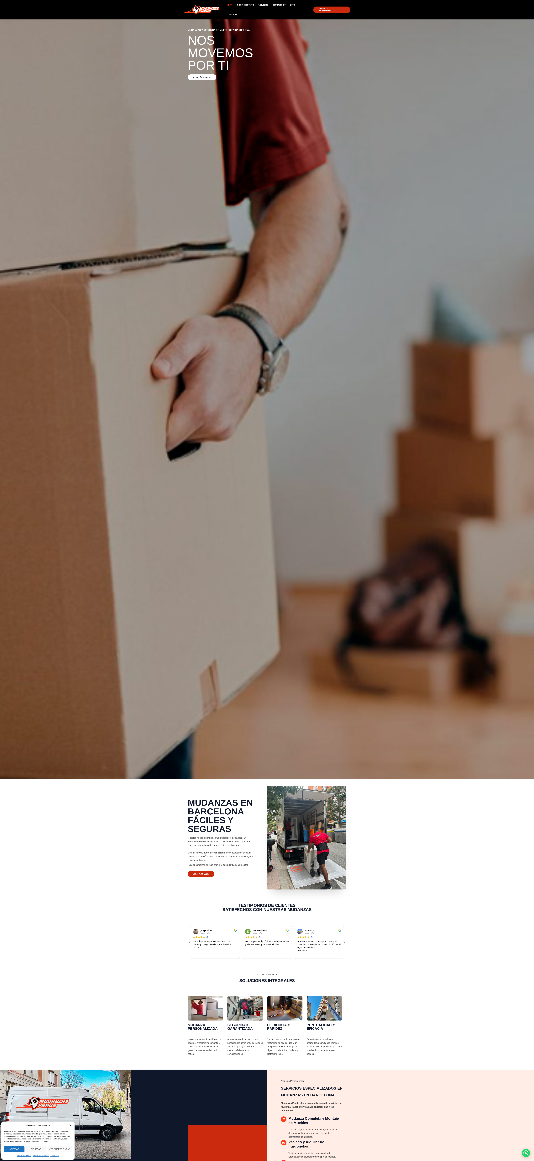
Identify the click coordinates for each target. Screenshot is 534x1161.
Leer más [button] (249, 954)
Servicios (263, 5)
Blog (292, 5)
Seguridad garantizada (240, 1026)
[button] (70, 1125)
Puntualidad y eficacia (321, 1026)
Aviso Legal (54, 1156)
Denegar (36, 1149)
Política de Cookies (24, 1156)
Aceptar (14, 1149)
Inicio (230, 5)
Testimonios (279, 5)
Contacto (232, 14)
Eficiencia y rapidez (278, 1026)
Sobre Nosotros (245, 5)
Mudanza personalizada (203, 1026)
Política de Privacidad (41, 1156)
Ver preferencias (59, 1149)
